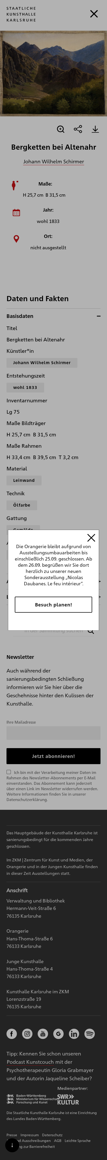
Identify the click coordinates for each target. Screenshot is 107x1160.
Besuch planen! (53, 604)
